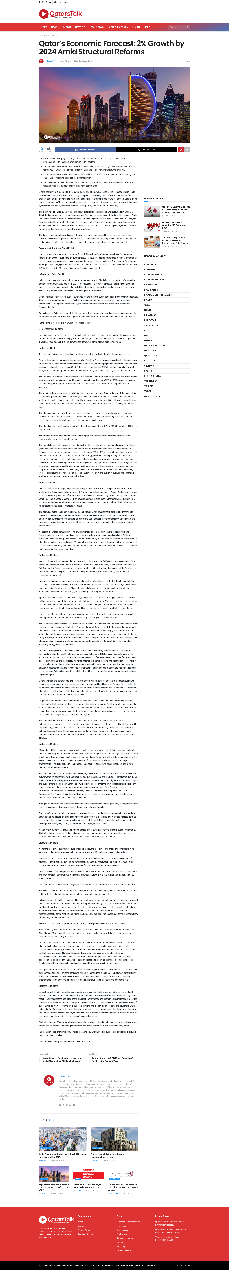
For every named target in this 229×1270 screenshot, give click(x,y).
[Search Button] (187, 27)
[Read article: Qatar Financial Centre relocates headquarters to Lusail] (114, 1139)
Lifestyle (80, 27)
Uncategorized (152, 396)
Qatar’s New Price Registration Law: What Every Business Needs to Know (123, 1187)
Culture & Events (153, 274)
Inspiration (150, 320)
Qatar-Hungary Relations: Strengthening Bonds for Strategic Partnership (176, 210)
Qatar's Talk (150, 355)
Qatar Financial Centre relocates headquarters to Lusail (108, 1156)
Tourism (148, 386)
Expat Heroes (122, 1230)
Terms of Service (85, 1234)
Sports (148, 371)
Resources (149, 360)
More (147, 27)
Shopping (149, 366)
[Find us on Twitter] (43, 2)
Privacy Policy (84, 1230)
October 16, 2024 (64, 61)
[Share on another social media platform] (187, 149)
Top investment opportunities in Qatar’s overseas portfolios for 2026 (54, 1187)
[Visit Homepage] (60, 14)
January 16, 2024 (170, 231)
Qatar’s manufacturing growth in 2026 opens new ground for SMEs (63, 1156)
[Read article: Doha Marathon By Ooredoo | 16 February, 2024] (152, 226)
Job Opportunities (153, 325)
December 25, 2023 (170, 247)
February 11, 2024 (170, 216)
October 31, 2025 (91, 1191)
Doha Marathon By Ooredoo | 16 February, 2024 (174, 225)
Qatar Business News (53, 35)
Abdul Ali (45, 1161)
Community (150, 264)
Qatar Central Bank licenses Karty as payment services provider (170, 1223)
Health (136, 27)
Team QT (51, 61)
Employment (150, 284)
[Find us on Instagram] (46, 2)
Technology (98, 27)
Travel (147, 391)
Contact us (66, 2)
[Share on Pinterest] (181, 149)
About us (57, 2)
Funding (148, 300)
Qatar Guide (150, 350)
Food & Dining (151, 290)
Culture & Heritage (154, 279)
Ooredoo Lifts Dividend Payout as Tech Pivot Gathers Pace (87, 1186)
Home (44, 27)
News (54, 27)
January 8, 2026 (57, 1161)
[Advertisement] (142, 13)
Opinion (148, 340)
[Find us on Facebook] (39, 2)
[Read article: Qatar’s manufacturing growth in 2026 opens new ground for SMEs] (63, 1139)
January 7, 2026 (56, 1193)
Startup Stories (118, 27)
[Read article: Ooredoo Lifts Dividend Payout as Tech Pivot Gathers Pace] (88, 1174)
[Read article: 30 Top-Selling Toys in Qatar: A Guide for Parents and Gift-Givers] (152, 242)
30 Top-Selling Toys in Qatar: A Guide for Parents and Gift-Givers (175, 240)
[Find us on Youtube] (50, 2)
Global (67, 27)
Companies (46, 1148)
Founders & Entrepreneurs (158, 295)
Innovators (150, 315)
